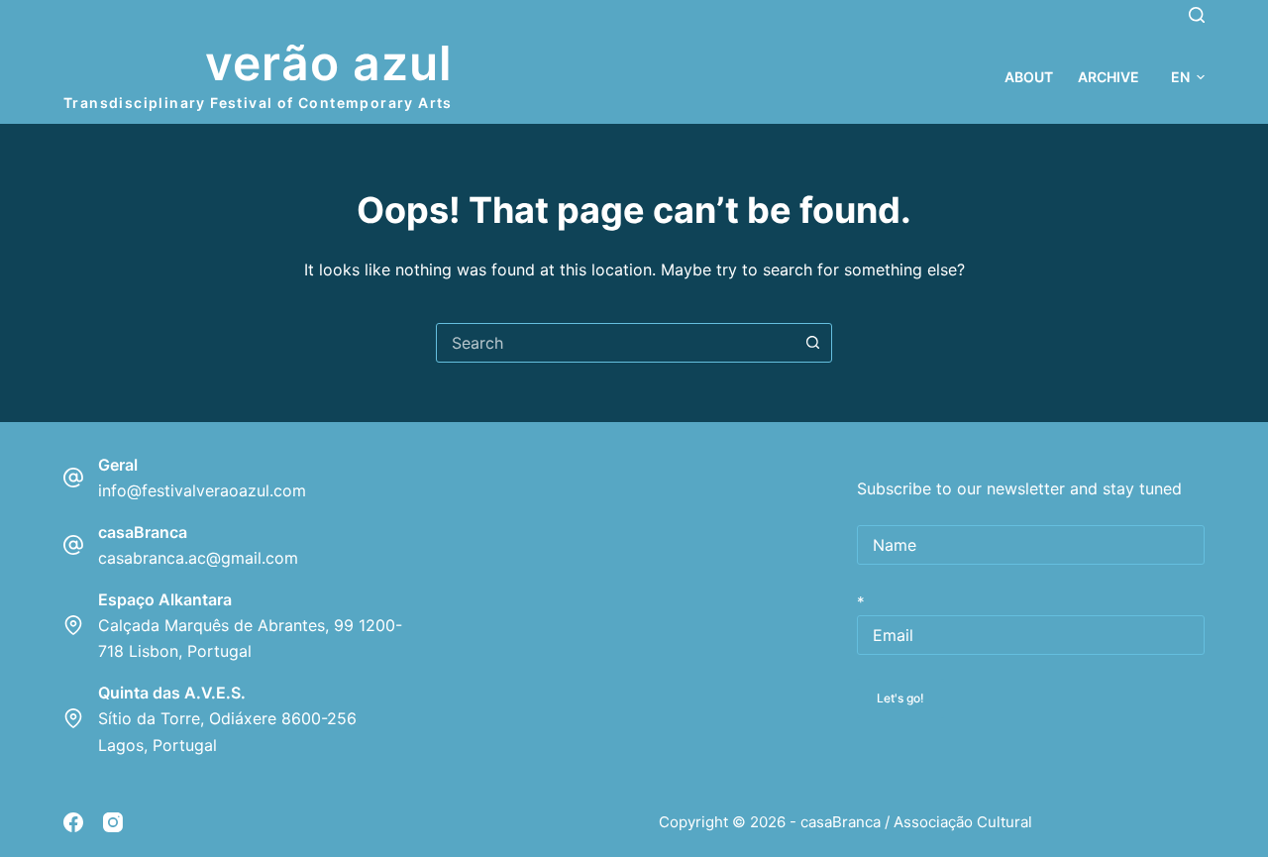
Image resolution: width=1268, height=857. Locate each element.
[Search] (1197, 15)
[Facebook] (73, 822)
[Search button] (812, 343)
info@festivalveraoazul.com (202, 490)
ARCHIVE (1108, 76)
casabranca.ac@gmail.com (198, 558)
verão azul (329, 63)
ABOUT (1028, 76)
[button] (1188, 76)
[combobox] (615, 343)
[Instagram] (113, 822)
